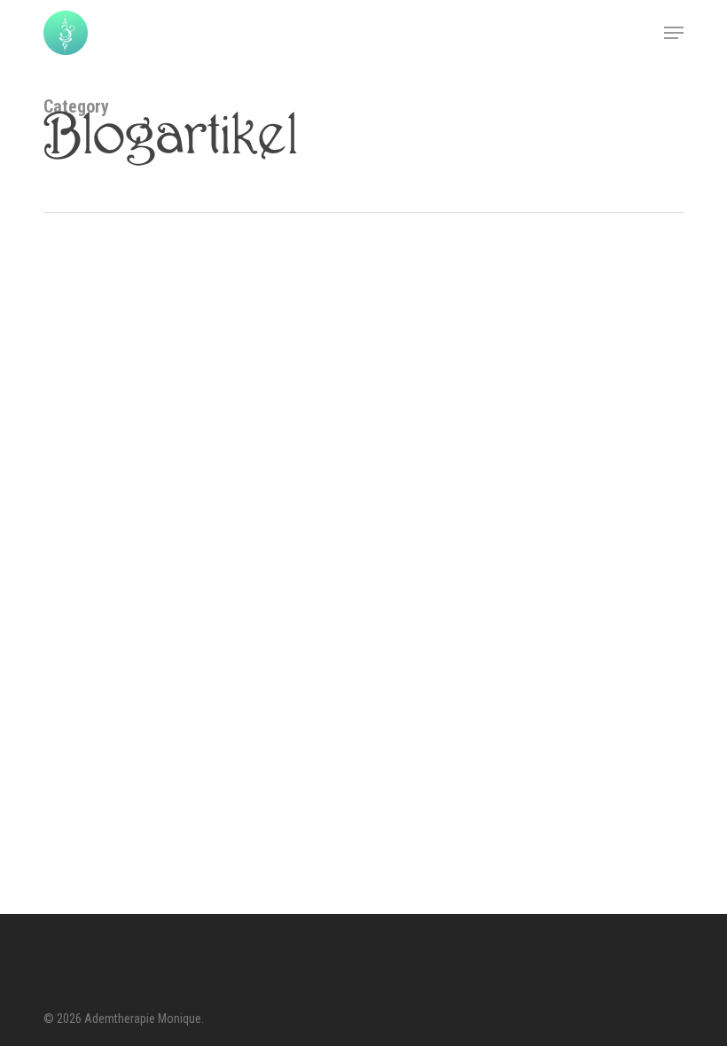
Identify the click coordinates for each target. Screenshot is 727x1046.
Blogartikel (96, 577)
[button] (674, 33)
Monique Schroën (159, 737)
